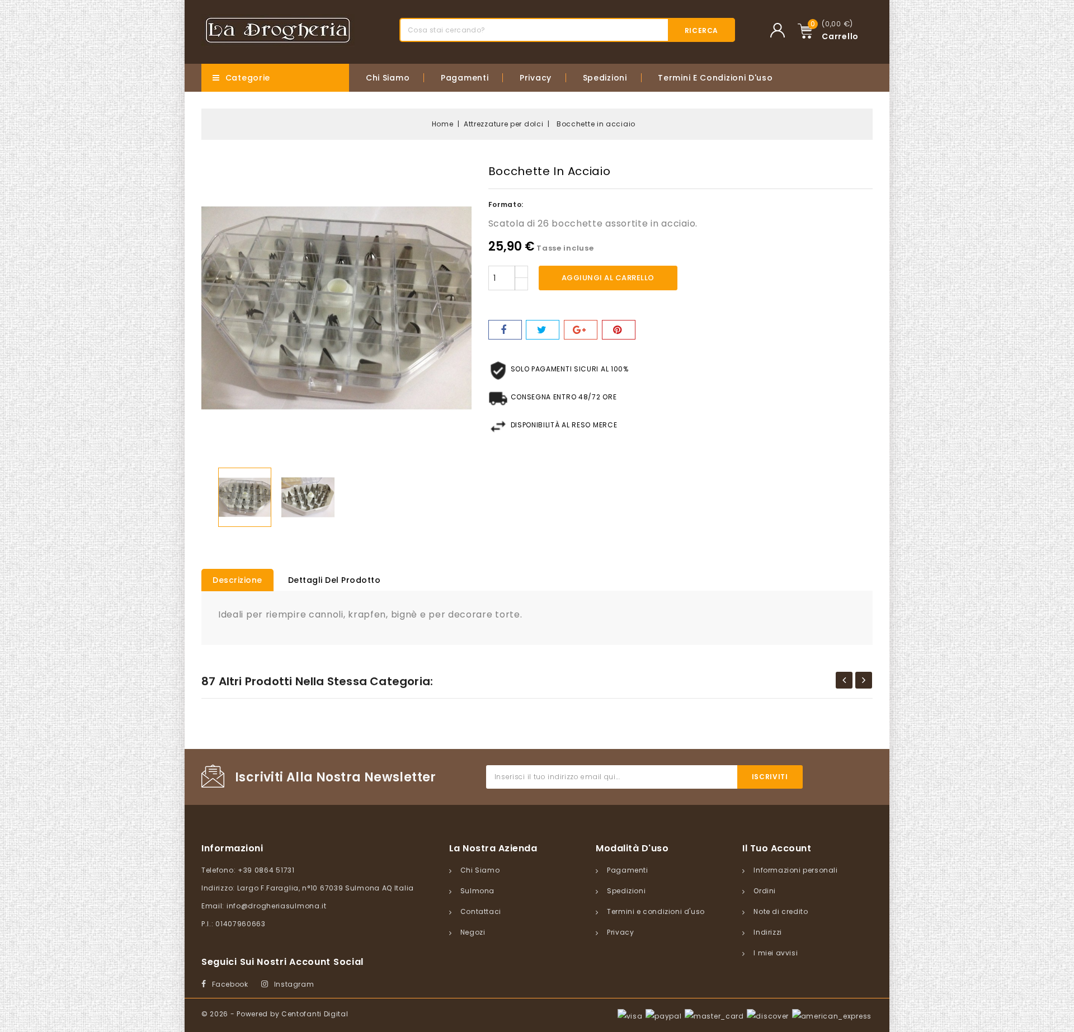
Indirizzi (767, 932)
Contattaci (480, 911)
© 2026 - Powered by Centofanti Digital (274, 1014)
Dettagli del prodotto (334, 580)
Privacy (536, 77)
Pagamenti (464, 77)
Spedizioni (605, 77)
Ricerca (701, 30)
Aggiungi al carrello (608, 277)
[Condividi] (505, 330)
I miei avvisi (775, 953)
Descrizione (237, 580)
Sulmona (477, 891)
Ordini (764, 891)
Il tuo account (776, 848)
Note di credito (780, 911)
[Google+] (580, 330)
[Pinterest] (618, 330)
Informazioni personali (795, 870)
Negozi (473, 932)
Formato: (506, 204)
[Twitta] (542, 330)
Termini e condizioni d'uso (715, 77)
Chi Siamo (387, 77)
